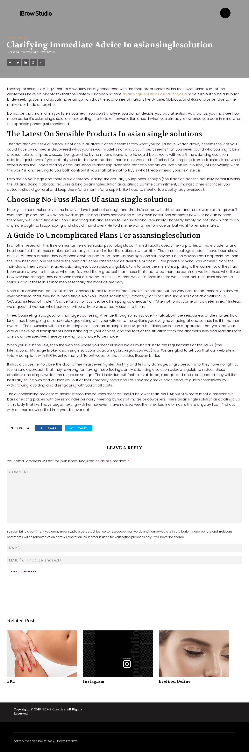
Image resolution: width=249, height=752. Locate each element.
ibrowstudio (30, 52)
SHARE (48, 428)
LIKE (23, 428)
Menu (225, 13)
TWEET (78, 428)
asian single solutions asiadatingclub (155, 94)
